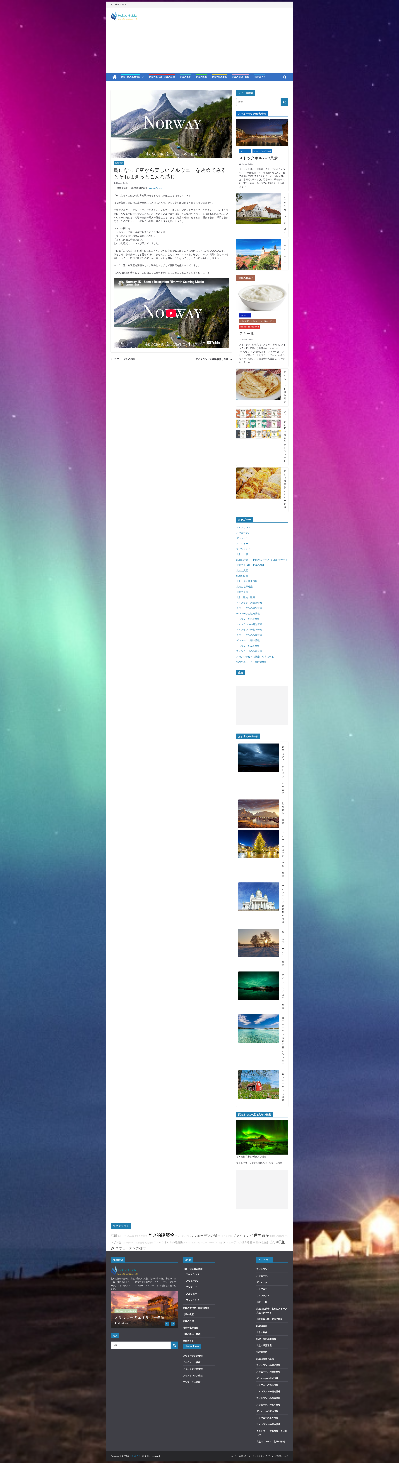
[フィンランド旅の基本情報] (258, 904)
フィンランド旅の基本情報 (283, 903)
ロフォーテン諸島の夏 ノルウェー (283, 1040)
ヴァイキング (243, 1235)
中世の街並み (261, 1242)
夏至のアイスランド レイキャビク (283, 770)
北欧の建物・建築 (240, 76)
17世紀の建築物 (277, 1236)
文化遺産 (149, 1242)
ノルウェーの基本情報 (248, 645)
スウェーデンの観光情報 (262, 151)
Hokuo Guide (122, 183)
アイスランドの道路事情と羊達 (212, 359)
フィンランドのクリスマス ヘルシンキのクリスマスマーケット (143, 1315)
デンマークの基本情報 (248, 640)
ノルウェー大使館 (191, 1362)
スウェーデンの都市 (130, 1248)
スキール (247, 333)
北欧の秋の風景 (283, 813)
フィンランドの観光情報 (249, 624)
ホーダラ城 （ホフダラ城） (285, 214)
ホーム (234, 1456)
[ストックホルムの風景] (262, 120)
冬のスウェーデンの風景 (283, 948)
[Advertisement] (199, 49)
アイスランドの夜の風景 (283, 991)
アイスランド (245, 315)
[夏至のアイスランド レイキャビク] (258, 771)
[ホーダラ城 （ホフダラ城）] (258, 215)
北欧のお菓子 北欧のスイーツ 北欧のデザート (257, 321)
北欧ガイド (259, 76)
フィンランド (243, 548)
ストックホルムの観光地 (133, 1242)
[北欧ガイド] (114, 77)
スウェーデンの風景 (124, 358)
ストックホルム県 (126, 1236)
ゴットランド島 (225, 1236)
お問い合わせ (244, 1456)
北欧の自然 (201, 76)
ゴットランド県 (182, 1236)
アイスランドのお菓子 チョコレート (285, 436)
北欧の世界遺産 (219, 76)
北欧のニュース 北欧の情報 (251, 661)
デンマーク (242, 538)
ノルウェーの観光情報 (248, 618)
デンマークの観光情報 (248, 613)
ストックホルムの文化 (193, 1242)
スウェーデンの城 (203, 1235)
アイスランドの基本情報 (249, 629)
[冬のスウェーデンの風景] (258, 949)
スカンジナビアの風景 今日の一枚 (255, 656)
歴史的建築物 (161, 1235)
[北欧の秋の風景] (258, 813)
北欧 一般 (242, 554)
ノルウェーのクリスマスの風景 (283, 854)
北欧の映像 (119, 163)
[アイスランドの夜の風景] (258, 991)
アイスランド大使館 (193, 1375)
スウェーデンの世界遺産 (237, 1242)
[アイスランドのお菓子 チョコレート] (258, 437)
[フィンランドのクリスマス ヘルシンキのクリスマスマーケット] (144, 1292)
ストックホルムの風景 (258, 157)
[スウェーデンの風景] (258, 1087)
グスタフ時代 (141, 1236)
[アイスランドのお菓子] (258, 387)
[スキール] (262, 285)
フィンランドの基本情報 (249, 651)
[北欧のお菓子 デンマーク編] (258, 489)
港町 (114, 1235)
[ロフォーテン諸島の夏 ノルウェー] (258, 1041)
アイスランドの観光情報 (249, 602)
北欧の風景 (185, 76)
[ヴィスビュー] (258, 254)
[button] (142, 77)
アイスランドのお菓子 (285, 387)
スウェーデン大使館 (193, 1355)
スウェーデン (245, 151)
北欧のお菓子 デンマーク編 (285, 489)
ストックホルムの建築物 (168, 1242)
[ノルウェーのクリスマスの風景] (258, 855)
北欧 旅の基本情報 (130, 76)
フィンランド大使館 (193, 1368)
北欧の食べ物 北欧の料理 (162, 76)
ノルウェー (242, 543)
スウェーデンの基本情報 (249, 635)
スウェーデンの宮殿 (213, 1242)
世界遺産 (261, 1235)
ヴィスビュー (285, 254)
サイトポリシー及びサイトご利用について (270, 1456)
